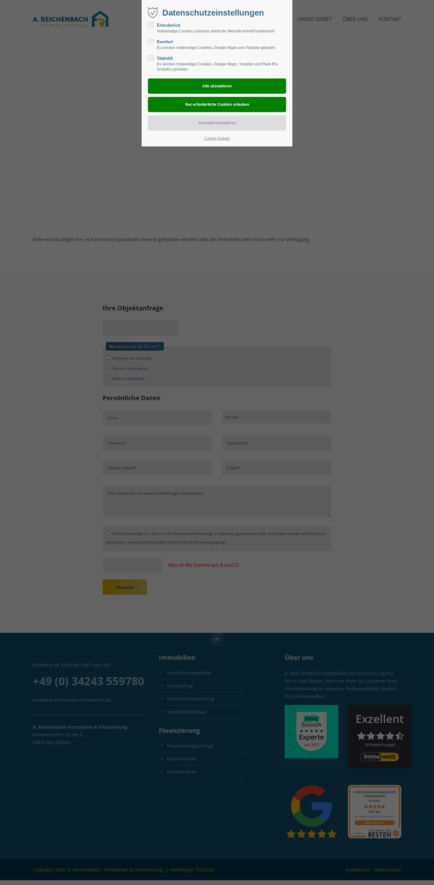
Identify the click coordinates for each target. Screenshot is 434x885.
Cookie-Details (217, 138)
